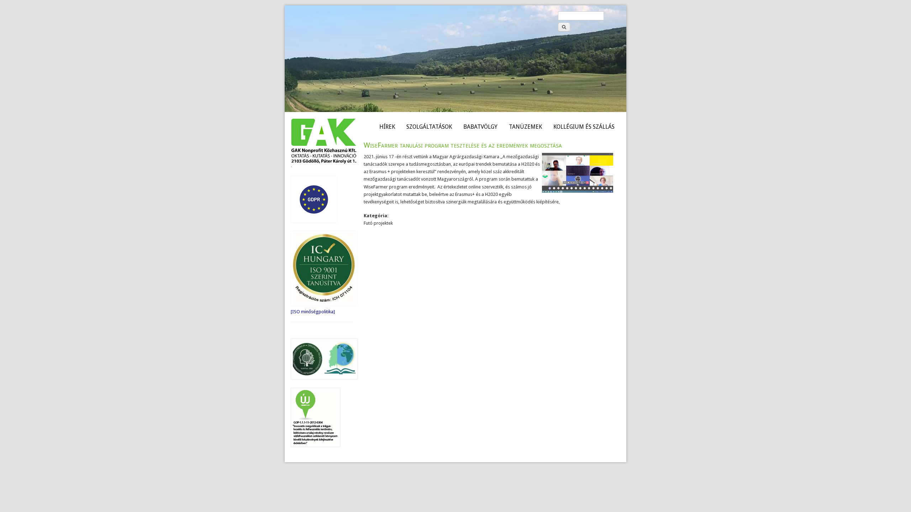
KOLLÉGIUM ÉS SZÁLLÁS (584, 126)
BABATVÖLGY (480, 126)
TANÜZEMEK (525, 126)
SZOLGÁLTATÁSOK (429, 126)
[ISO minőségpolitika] (313, 311)
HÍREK (387, 126)
